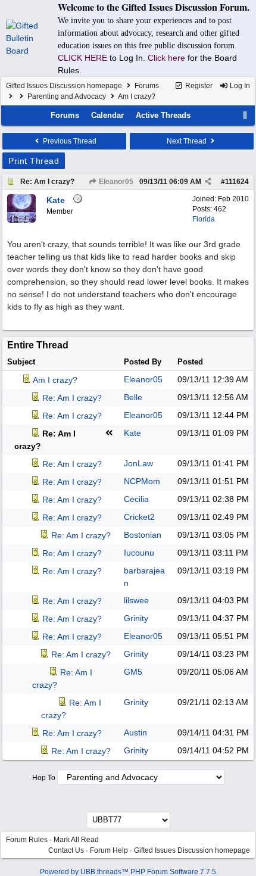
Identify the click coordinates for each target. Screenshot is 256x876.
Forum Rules (27, 840)
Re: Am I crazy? (47, 181)
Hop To (43, 778)
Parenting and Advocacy (66, 96)
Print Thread (33, 161)
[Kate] (21, 220)
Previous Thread (68, 141)
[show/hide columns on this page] (245, 115)
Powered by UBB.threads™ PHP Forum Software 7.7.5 (128, 872)
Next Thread (187, 141)
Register (198, 86)
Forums (147, 86)
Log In (239, 86)
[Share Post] (208, 181)
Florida (203, 219)
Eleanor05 (115, 181)
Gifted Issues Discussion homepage (64, 86)
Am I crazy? (55, 380)
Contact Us (66, 850)
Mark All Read (76, 840)
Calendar (107, 115)
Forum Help (109, 850)
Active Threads (163, 115)
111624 (237, 181)
